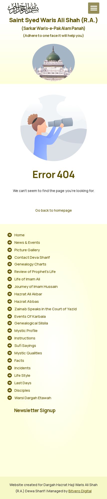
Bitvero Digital (80, 491)
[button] (93, 8)
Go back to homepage (53, 210)
